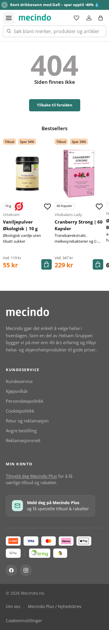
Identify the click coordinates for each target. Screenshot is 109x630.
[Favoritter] (76, 17)
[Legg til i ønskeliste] (48, 206)
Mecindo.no (32, 593)
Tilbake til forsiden (54, 105)
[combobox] (54, 31)
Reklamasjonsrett (23, 440)
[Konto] (88, 17)
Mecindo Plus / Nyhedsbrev (54, 606)
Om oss (13, 606)
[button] (100, 17)
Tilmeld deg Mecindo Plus (31, 476)
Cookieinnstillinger (24, 620)
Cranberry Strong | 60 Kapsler (79, 225)
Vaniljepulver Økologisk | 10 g (20, 225)
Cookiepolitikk (20, 410)
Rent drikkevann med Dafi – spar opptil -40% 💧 (54, 4)
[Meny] (9, 18)
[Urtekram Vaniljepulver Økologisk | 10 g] (27, 173)
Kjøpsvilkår (17, 391)
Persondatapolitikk (24, 401)
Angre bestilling (21, 430)
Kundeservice (19, 381)
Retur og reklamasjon (27, 420)
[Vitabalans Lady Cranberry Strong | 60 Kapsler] (79, 173)
